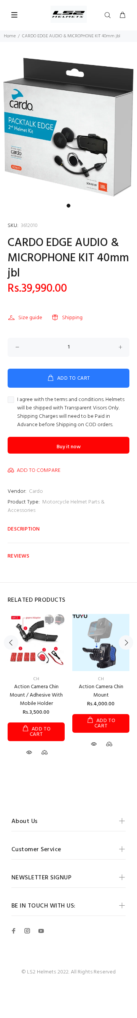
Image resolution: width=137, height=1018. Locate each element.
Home (10, 36)
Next (126, 642)
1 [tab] (68, 206)
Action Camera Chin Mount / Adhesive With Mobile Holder (36, 695)
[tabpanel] (68, 127)
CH (36, 679)
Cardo (36, 491)
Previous (11, 642)
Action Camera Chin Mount (101, 691)
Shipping (72, 317)
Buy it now (69, 447)
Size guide (30, 317)
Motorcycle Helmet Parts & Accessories (56, 506)
